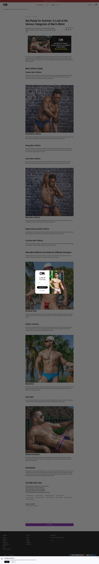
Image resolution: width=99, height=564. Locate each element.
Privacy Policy (33, 559)
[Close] (97, 557)
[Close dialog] (62, 271)
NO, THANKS (42, 290)
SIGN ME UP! (42, 287)
